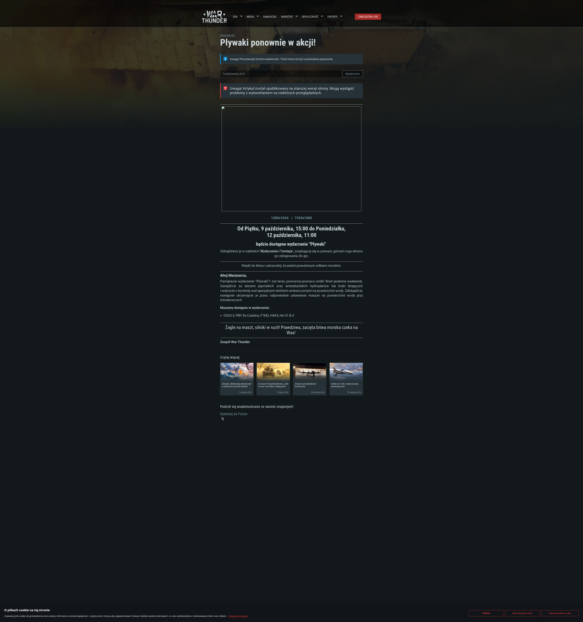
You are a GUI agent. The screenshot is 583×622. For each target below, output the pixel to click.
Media (250, 16)
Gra (235, 16)
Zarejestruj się (368, 16)
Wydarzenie (352, 73)
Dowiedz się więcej (238, 616)
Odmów (486, 613)
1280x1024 (279, 218)
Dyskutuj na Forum (233, 414)
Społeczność (310, 16)
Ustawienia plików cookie (560, 613)
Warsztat (287, 16)
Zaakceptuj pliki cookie (522, 613)
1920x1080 (303, 218)
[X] (222, 418)
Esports (332, 16)
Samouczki (269, 16)
